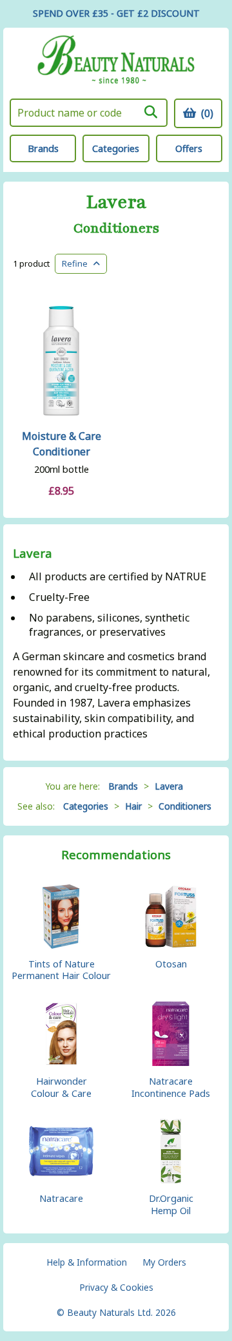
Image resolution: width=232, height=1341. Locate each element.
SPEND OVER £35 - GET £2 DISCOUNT (116, 13)
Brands (43, 148)
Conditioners (116, 228)
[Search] (151, 112)
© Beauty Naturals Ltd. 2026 (116, 1312)
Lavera (116, 202)
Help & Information (86, 1262)
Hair (133, 806)
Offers (188, 148)
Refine (77, 263)
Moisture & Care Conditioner (61, 444)
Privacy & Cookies (116, 1287)
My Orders (164, 1262)
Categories (115, 148)
